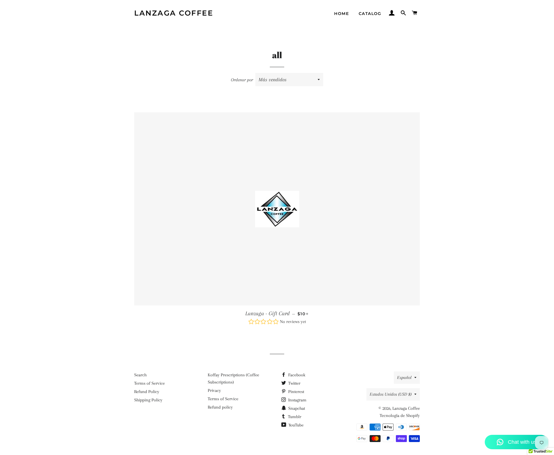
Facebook (296, 374)
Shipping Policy (148, 400)
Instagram (296, 400)
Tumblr (294, 416)
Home (341, 13)
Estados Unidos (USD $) (390, 394)
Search (140, 374)
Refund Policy (146, 391)
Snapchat (296, 408)
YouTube (295, 425)
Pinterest (295, 391)
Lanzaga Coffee (173, 13)
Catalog (370, 13)
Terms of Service (149, 383)
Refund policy (220, 407)
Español (404, 377)
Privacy (214, 390)
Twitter (293, 383)
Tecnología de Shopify (400, 415)
